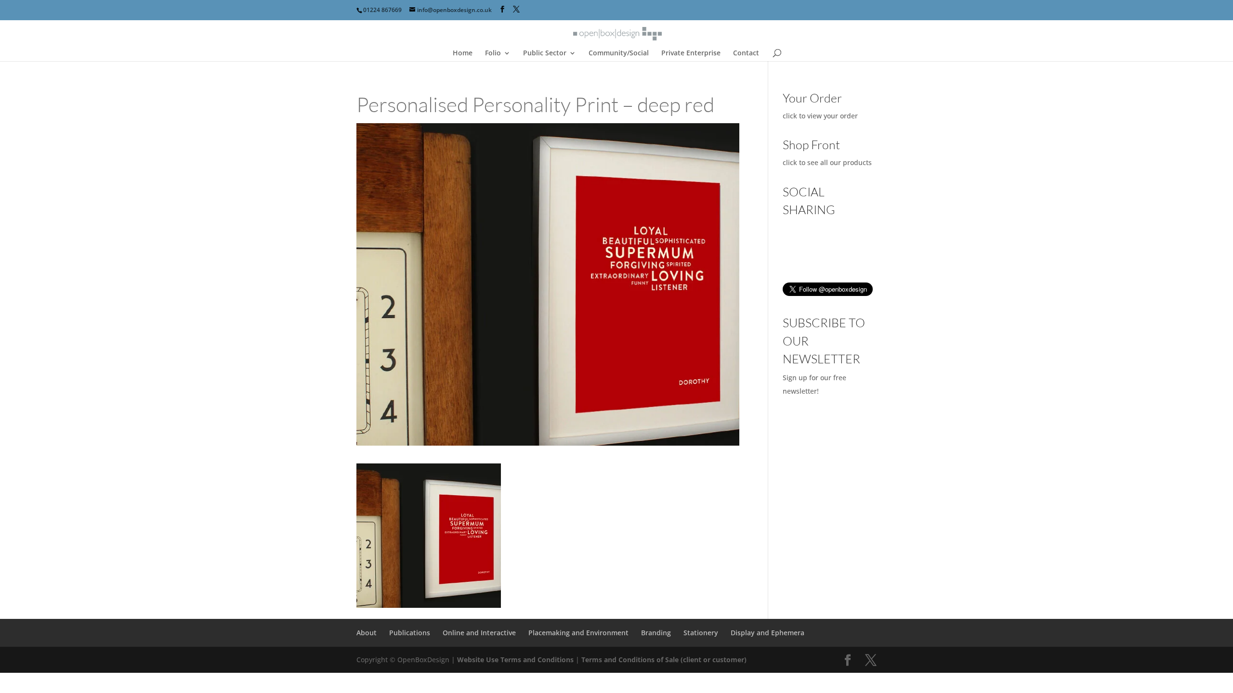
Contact (746, 53)
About (366, 632)
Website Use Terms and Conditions (516, 659)
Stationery (700, 632)
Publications (409, 632)
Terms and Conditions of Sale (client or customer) (664, 659)
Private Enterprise (691, 53)
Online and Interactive (479, 632)
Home (462, 53)
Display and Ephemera (767, 632)
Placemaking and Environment (578, 632)
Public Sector (544, 53)
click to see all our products (827, 162)
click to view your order (820, 115)
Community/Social (619, 53)
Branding (656, 632)
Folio (493, 53)
